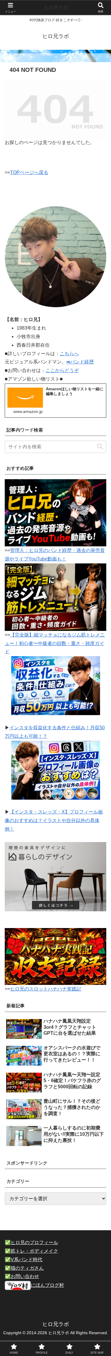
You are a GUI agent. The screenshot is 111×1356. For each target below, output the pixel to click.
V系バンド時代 (26, 1259)
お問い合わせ (25, 1276)
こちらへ (69, 353)
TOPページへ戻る (29, 172)
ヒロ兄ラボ (55, 7)
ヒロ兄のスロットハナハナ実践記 (45, 988)
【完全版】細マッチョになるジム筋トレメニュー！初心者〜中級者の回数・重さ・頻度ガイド (55, 643)
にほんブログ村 (47, 1285)
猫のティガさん (27, 1268)
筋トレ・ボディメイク (34, 1251)
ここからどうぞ (62, 370)
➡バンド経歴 (80, 361)
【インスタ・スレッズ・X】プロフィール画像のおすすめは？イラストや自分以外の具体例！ (54, 820)
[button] (100, 446)
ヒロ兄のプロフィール (34, 1242)
